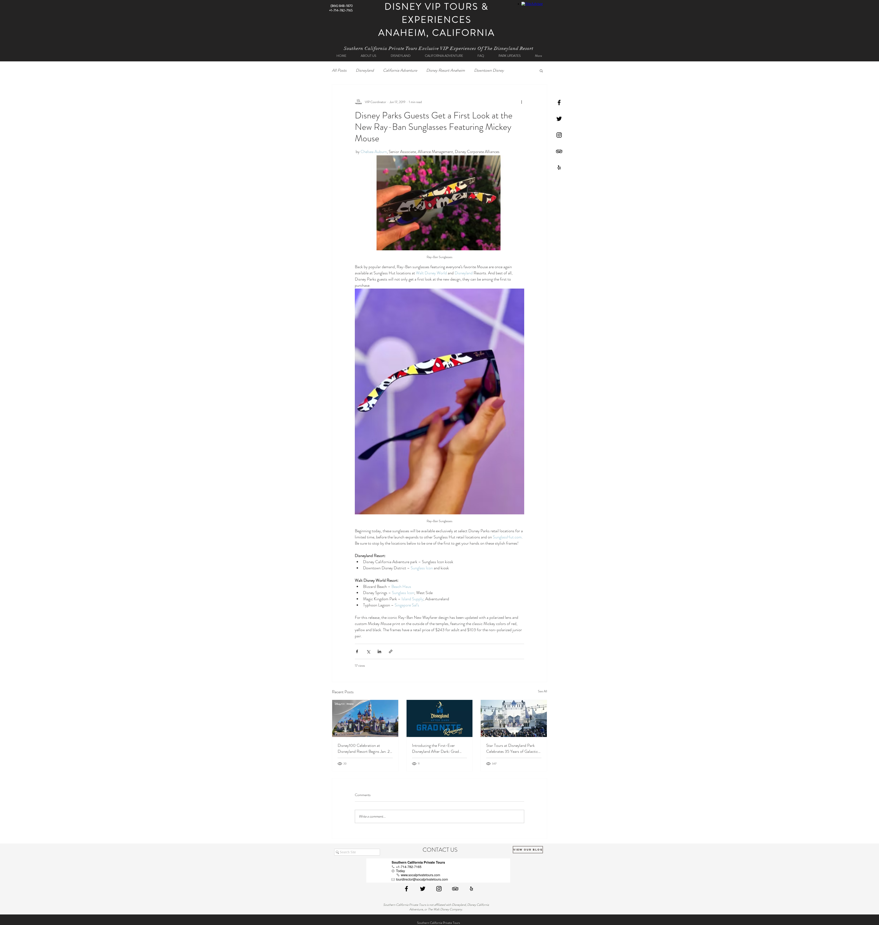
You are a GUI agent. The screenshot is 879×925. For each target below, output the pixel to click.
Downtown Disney (489, 70)
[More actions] (521, 102)
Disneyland (365, 70)
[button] (541, 70)
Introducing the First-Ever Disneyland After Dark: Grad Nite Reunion (435, 748)
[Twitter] (559, 118)
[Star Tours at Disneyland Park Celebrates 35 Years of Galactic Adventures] (514, 718)
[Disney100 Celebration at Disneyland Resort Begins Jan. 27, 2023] (365, 718)
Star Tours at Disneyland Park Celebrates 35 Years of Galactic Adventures (512, 748)
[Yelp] (559, 167)
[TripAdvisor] (559, 151)
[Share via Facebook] (357, 651)
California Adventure (400, 70)
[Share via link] (390, 651)
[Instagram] (559, 135)
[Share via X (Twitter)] (368, 651)
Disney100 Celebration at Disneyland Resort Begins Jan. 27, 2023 (365, 748)
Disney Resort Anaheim (445, 70)
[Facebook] (559, 102)
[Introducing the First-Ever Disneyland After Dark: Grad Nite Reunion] (440, 718)
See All (542, 691)
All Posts (339, 70)
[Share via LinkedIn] (379, 651)
